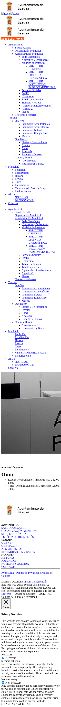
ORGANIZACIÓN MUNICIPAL (19, 530)
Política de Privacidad (27, 572)
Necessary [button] (6, 654)
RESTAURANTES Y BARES (18, 551)
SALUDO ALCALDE (13, 527)
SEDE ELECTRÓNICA (12, 38)
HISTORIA (7, 557)
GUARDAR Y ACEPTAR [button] (16, 704)
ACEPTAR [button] (45, 593)
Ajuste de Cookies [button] (25, 593)
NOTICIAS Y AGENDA (15, 563)
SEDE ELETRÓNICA (13, 533)
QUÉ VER (7, 542)
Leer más (6, 593)
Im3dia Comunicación (35, 581)
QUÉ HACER (9, 545)
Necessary (10, 657)
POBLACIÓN (9, 560)
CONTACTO (8, 566)
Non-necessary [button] (9, 679)
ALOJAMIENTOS (11, 548)
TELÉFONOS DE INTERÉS (17, 537)
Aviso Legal (7, 572)
